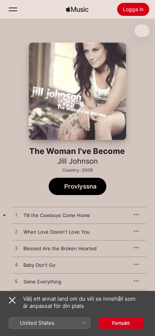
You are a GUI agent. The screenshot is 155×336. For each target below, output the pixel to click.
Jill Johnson (77, 161)
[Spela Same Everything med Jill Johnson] (16, 281)
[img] (77, 9)
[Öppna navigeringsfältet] (13, 9)
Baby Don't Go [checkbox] (39, 265)
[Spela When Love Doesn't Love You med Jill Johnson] (16, 232)
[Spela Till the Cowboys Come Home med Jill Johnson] (16, 215)
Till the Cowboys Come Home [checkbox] (56, 215)
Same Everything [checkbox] (42, 281)
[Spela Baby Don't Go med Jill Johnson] (16, 265)
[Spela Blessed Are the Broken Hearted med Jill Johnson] (16, 248)
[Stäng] (12, 300)
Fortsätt (121, 323)
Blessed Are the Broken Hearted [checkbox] (60, 248)
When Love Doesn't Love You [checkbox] (56, 232)
